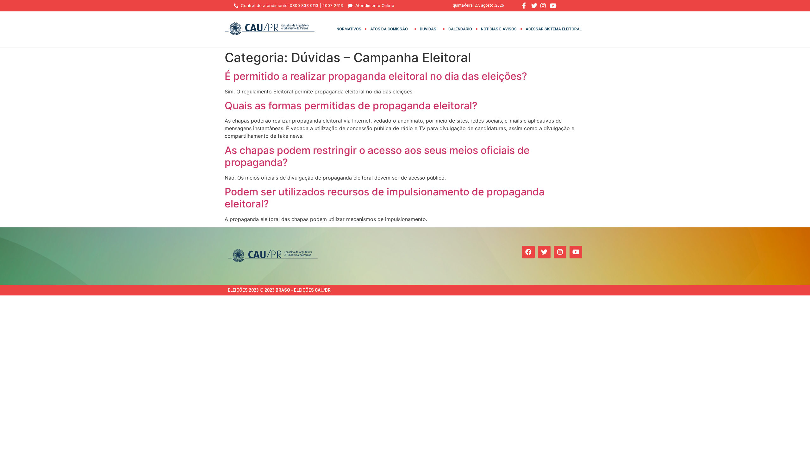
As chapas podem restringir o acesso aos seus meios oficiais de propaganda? (377, 156)
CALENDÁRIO (460, 29)
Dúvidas (428, 29)
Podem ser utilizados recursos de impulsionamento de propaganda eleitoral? (385, 198)
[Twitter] (544, 252)
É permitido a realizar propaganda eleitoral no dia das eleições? (376, 76)
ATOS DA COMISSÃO (389, 29)
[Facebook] (528, 252)
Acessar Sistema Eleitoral (554, 29)
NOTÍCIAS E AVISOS (499, 29)
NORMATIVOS (349, 29)
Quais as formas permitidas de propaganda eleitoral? (351, 105)
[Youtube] (576, 252)
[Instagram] (560, 252)
